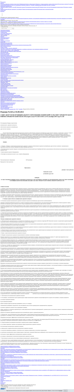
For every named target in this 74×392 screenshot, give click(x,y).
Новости (2, 3)
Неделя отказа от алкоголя (63, 4)
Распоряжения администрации (57, 7)
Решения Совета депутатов (45, 7)
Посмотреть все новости (5, 376)
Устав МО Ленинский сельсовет (18, 7)
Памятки (2, 9)
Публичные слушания (67, 7)
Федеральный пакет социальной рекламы (45, 9)
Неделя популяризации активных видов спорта (9, 4)
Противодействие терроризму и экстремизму (13, 9)
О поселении (3, 378)
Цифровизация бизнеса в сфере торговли (27, 4)
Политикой (60, 390)
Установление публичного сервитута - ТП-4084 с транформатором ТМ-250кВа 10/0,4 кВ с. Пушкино (35, 5)
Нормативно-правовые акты (6, 6)
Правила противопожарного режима (29, 9)
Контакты (2, 11)
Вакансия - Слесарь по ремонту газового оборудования (47, 4)
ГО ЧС (1, 8)
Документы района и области (6, 7)
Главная (2, 109)
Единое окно (3, 10)
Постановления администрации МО (32, 7)
